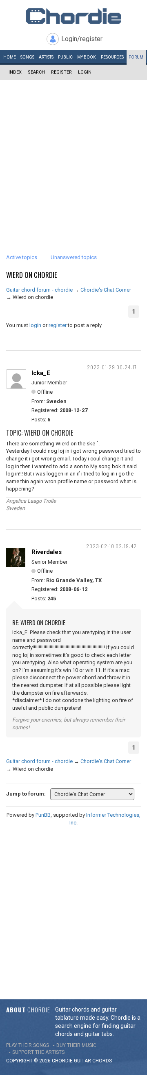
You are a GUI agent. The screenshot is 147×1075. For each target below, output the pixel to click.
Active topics (21, 257)
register (58, 325)
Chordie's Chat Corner (105, 290)
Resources (112, 57)
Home (9, 57)
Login (84, 72)
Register (61, 72)
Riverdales (46, 552)
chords (102, 1061)
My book (86, 57)
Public (65, 57)
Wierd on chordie (31, 275)
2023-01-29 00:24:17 (112, 367)
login (35, 325)
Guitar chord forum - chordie (39, 290)
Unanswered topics (74, 257)
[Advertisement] (73, 157)
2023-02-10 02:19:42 (111, 546)
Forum (136, 57)
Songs (27, 57)
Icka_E (40, 373)
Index (15, 72)
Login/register (81, 39)
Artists (46, 57)
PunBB (43, 815)
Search (36, 72)
